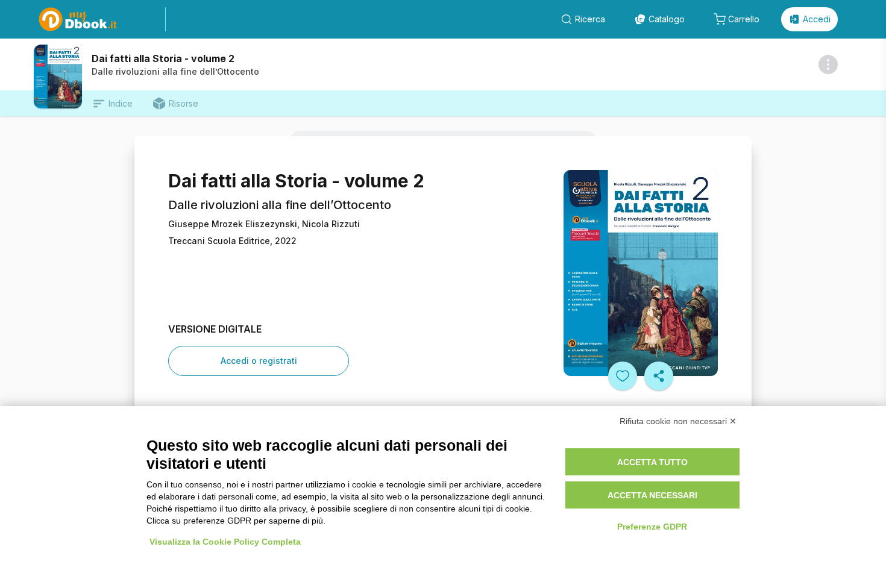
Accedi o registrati (259, 360)
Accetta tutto (652, 462)
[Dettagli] (828, 64)
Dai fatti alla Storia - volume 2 (163, 58)
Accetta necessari (652, 495)
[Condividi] (658, 376)
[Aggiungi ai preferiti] (622, 376)
